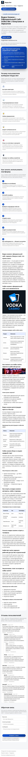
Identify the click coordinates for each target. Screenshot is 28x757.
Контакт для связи (6, 722)
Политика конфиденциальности (8, 755)
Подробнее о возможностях (9, 40)
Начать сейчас (6, 37)
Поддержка (20, 5)
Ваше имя (4, 717)
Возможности (9, 5)
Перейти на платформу (9, 9)
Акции (15, 5)
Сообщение (5, 726)
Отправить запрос (14, 735)
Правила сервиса (5, 753)
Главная (3, 5)
